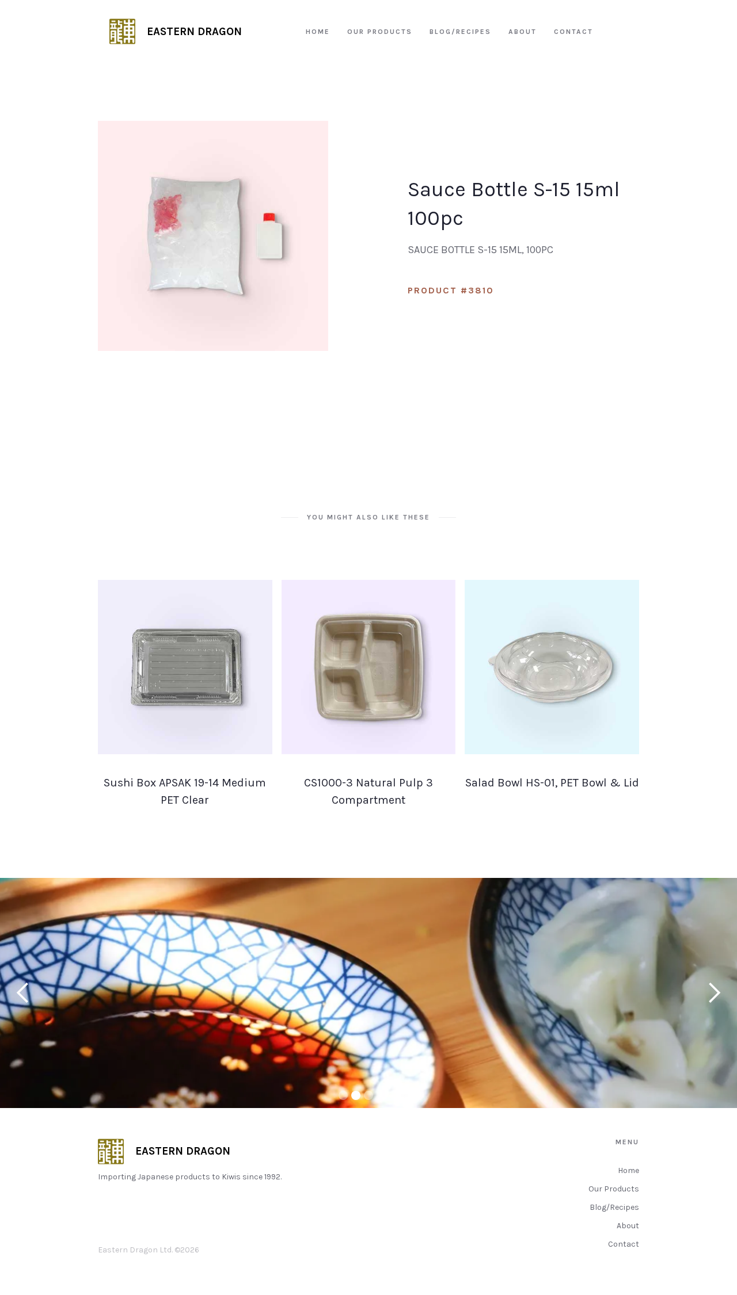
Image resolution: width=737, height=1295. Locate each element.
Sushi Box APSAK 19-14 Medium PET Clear (185, 791)
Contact (623, 1244)
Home (628, 1170)
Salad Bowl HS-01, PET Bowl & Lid (552, 782)
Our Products (613, 1189)
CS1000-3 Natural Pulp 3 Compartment (368, 791)
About (628, 1226)
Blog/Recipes (614, 1207)
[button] (23, 993)
